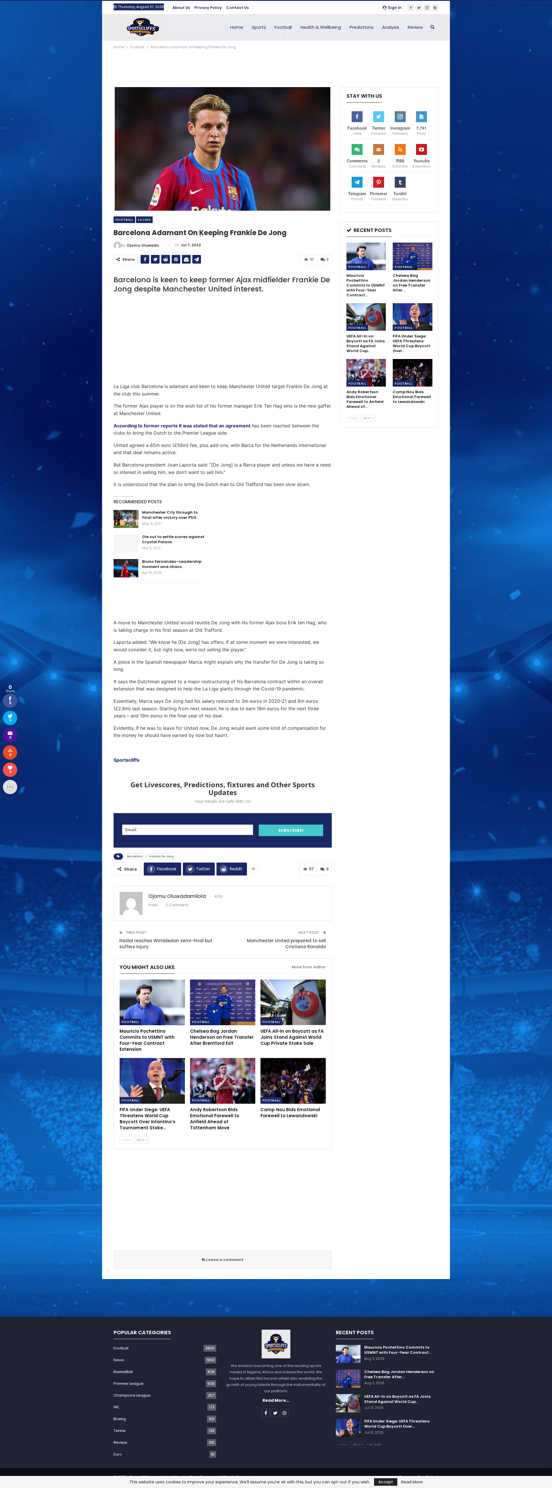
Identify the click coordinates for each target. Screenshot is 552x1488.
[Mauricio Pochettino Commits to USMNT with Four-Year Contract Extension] (152, 1002)
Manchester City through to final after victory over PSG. (170, 515)
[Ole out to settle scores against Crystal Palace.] (126, 543)
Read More (412, 1482)
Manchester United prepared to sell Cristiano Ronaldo (286, 944)
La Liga (144, 219)
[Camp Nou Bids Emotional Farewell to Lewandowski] (293, 1081)
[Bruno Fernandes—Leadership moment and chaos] (126, 568)
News (119, 1360)
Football (283, 27)
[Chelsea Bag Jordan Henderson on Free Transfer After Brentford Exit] (222, 1002)
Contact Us (237, 7)
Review (415, 27)
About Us (181, 7)
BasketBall (123, 1371)
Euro (118, 1454)
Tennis (120, 1430)
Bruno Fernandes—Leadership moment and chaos (172, 564)
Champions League (132, 1395)
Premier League (128, 1383)
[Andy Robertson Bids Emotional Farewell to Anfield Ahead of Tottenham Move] (222, 1081)
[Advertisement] (276, 66)
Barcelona (135, 856)
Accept (385, 1482)
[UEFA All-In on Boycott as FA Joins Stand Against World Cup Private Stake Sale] (293, 1002)
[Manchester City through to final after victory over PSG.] (126, 519)
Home (236, 27)
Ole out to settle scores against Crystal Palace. (173, 539)
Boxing (120, 1419)
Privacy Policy (208, 7)
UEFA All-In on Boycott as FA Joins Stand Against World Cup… (397, 1399)
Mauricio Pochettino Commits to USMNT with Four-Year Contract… (397, 1350)
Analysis (390, 27)
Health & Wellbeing (320, 27)
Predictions (361, 27)
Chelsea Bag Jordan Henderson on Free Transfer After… (399, 1374)
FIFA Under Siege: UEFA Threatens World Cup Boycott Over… (397, 1423)
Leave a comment (224, 1259)
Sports (259, 27)
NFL (116, 1407)
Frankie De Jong (161, 856)
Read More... (276, 1400)
